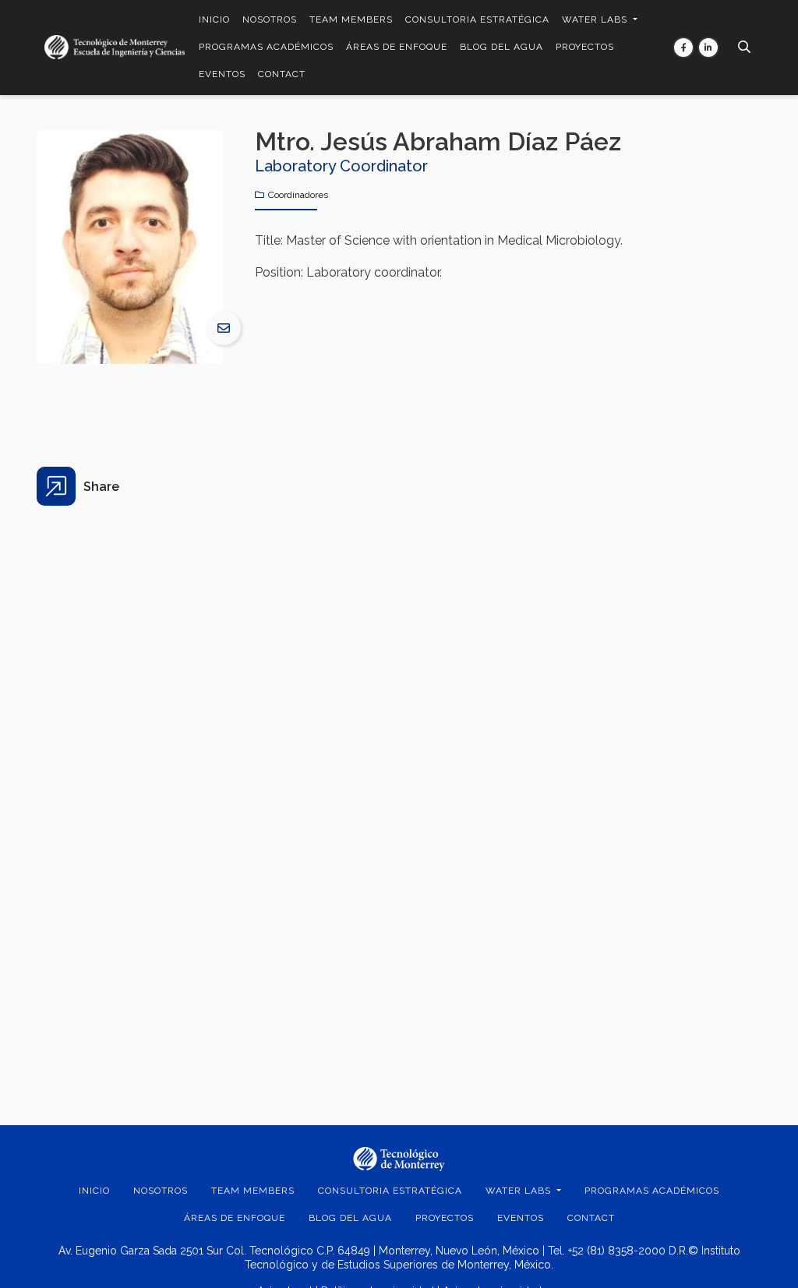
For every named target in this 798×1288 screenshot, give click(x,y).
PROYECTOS (585, 46)
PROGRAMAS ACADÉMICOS (266, 46)
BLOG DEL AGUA (501, 46)
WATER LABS (596, 19)
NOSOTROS (269, 19)
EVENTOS (222, 74)
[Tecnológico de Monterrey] (114, 47)
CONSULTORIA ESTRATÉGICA (477, 19)
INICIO (214, 19)
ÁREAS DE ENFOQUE (396, 46)
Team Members (351, 19)
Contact (281, 74)
